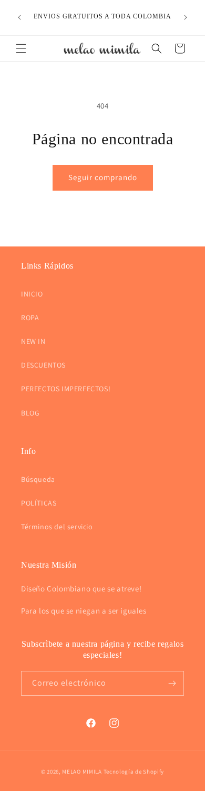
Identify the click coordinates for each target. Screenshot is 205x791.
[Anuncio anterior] (19, 17)
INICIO (32, 294)
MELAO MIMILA (81, 771)
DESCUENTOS (43, 365)
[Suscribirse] (171, 683)
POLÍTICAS (38, 503)
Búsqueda (38, 479)
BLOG (30, 413)
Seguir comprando (102, 177)
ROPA (30, 317)
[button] (21, 48)
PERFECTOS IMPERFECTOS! (65, 388)
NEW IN (33, 341)
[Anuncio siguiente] (185, 17)
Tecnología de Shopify (134, 771)
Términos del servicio (57, 526)
